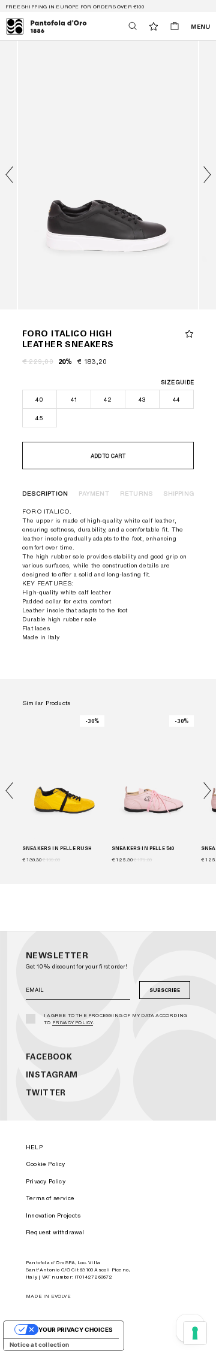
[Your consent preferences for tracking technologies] (195, 1333)
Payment (94, 493)
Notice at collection (39, 1344)
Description (45, 493)
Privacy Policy (73, 1022)
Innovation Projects (53, 1215)
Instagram (52, 1074)
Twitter (46, 1092)
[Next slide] (207, 175)
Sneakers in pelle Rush (57, 848)
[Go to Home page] (46, 26)
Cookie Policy (45, 1163)
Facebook (49, 1056)
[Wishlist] (153, 26)
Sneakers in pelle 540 (142, 848)
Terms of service (50, 1198)
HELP (34, 1147)
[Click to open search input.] (132, 26)
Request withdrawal (55, 1232)
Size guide (177, 382)
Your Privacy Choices (75, 1329)
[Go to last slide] (9, 175)
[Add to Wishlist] (189, 333)
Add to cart (108, 456)
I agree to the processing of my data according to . (115, 1019)
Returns (136, 493)
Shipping (178, 493)
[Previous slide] (9, 791)
